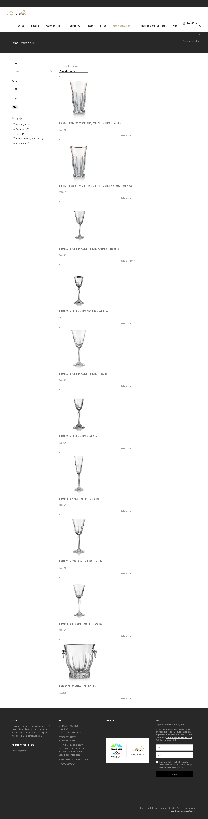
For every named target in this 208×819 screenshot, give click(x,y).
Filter (15, 107)
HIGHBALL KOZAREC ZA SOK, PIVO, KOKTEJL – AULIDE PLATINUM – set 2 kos (95, 186)
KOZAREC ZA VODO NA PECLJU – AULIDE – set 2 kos (84, 373)
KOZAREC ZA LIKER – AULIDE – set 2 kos (78, 436)
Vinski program (22, 143)
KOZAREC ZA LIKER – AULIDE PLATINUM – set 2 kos (83, 311)
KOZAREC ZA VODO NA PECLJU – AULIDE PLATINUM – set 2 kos (89, 248)
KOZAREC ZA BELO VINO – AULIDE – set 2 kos (80, 624)
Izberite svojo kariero (19, 750)
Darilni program (22, 129)
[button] (127, 135)
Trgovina (23, 43)
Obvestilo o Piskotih (175, 808)
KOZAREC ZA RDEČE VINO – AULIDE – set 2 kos (81, 561)
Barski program (23, 124)
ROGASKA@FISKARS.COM (67, 737)
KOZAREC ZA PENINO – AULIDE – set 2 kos (79, 499)
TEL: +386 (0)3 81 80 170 (67, 740)
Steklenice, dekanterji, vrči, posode (29, 138)
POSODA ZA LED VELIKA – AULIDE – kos (78, 686)
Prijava (174, 774)
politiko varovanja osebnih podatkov (179, 737)
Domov (15, 43)
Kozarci (20, 133)
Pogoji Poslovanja (189, 808)
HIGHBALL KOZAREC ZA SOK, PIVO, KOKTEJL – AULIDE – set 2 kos (90, 123)
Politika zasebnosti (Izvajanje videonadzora (153, 808)
